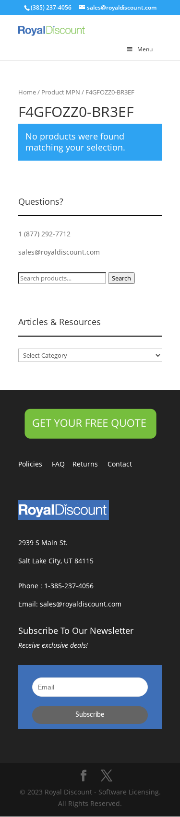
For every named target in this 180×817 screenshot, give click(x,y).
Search (121, 278)
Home (27, 92)
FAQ (62, 463)
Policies (35, 463)
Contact (125, 463)
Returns (90, 463)
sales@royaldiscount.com (59, 252)
